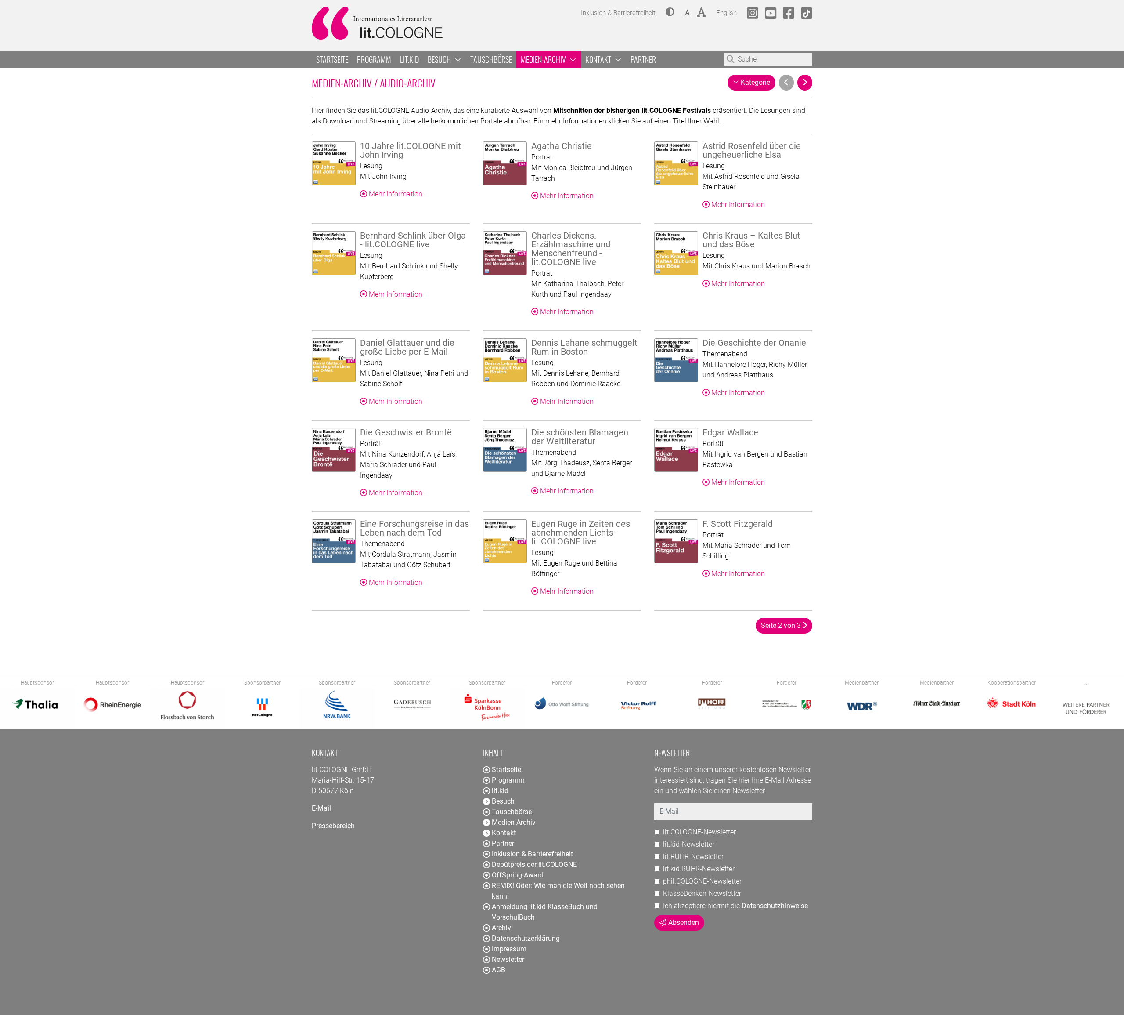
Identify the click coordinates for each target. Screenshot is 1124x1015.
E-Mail (321, 808)
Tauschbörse (491, 59)
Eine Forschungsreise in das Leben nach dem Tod (414, 528)
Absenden (682, 922)
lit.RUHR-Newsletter (693, 856)
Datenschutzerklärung (526, 938)
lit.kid (409, 59)
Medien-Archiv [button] (544, 59)
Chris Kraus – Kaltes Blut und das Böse (751, 240)
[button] (670, 13)
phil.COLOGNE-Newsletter (702, 881)
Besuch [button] (440, 59)
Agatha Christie (561, 145)
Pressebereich (333, 826)
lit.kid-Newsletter (688, 844)
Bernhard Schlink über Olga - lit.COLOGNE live (413, 240)
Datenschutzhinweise (775, 906)
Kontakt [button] (599, 59)
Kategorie (755, 82)
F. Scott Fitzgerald (737, 523)
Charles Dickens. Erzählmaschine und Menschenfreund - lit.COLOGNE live (570, 248)
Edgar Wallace (730, 432)
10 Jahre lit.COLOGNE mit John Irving (410, 150)
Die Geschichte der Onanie (754, 342)
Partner (643, 59)
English (726, 12)
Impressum (509, 949)
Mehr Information (394, 194)
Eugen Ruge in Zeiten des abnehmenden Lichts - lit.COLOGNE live (580, 532)
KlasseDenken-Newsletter (702, 893)
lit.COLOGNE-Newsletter (699, 832)
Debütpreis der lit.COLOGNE (534, 864)
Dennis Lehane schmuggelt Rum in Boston (584, 347)
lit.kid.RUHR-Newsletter (699, 869)
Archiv (501, 928)
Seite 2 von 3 (782, 625)
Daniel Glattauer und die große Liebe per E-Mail (407, 347)
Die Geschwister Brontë (406, 432)
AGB (498, 970)
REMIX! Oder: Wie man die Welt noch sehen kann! (558, 890)
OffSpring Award (518, 875)
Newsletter (508, 959)
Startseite (332, 59)
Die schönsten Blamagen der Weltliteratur (579, 437)
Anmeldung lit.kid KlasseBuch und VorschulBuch (545, 912)
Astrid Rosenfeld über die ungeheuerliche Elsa (751, 150)
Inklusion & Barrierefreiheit (532, 854)
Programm (374, 59)
